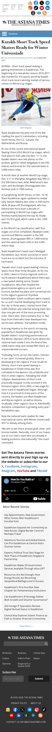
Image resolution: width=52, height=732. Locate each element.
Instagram (29, 466)
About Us (36, 703)
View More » (26, 626)
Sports (30, 58)
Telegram (8, 471)
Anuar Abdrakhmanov (14, 58)
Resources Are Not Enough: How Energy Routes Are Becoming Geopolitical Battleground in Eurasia (24, 578)
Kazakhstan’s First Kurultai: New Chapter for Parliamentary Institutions (25, 589)
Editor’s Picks (24, 658)
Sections (13, 34)
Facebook (12, 466)
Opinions (6, 663)
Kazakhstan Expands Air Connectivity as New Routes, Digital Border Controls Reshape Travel (25, 531)
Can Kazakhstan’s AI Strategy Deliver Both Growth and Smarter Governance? (26, 598)
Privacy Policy (19, 703)
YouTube (23, 471)
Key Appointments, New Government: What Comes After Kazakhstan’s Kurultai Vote (24, 518)
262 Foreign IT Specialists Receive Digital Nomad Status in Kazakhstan (23, 607)
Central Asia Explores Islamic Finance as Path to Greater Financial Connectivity (25, 617)
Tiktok (41, 471)
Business (22, 653)
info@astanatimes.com (33, 722)
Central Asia (39, 653)
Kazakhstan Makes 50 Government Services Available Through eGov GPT (24, 567)
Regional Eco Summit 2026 (24, 664)
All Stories (7, 653)
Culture (5, 658)
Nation (37, 658)
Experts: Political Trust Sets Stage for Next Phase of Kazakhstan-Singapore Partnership (24, 556)
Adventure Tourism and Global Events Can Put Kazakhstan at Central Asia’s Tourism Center (24, 543)
